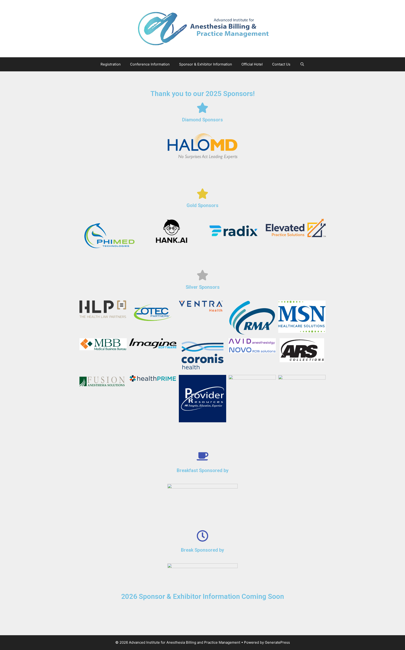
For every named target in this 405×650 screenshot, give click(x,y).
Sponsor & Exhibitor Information (205, 64)
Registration (111, 64)
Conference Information (150, 64)
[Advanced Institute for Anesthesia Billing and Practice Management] (202, 28)
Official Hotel (252, 64)
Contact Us (281, 64)
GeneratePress (277, 642)
